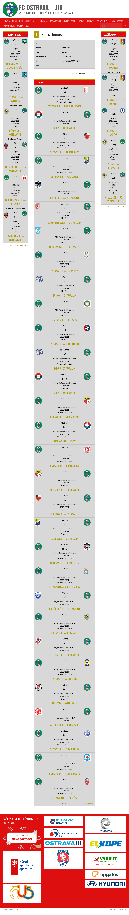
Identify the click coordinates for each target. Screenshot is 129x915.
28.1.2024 (64, 326)
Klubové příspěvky (40, 21)
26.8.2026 (15, 40)
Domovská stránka (10, 21)
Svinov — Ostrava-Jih (64, 295)
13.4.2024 (64, 134)
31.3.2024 (64, 182)
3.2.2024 (64, 301)
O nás (113, 21)
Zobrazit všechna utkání (19, 245)
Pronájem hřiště (9, 25)
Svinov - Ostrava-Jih (64, 368)
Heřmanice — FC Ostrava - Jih (113, 166)
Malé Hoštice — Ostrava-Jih (64, 725)
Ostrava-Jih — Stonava (64, 320)
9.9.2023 (64, 544)
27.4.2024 (64, 112)
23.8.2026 (15, 109)
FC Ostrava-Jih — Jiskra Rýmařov (15, 65)
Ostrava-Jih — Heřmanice (64, 633)
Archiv (66, 21)
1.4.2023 (64, 755)
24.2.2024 (64, 228)
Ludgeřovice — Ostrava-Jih (64, 514)
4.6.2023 (64, 639)
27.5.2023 (64, 661)
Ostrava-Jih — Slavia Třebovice (64, 106)
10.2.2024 (64, 277)
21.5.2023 (64, 685)
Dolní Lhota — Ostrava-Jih (64, 198)
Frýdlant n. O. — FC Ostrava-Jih (15, 168)
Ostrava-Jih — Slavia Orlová (64, 773)
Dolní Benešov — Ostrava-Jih (64, 609)
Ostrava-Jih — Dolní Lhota (64, 563)
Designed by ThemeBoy (118, 909)
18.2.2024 (64, 253)
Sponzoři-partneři (78, 21)
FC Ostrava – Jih (41, 7)
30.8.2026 (113, 140)
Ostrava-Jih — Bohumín (64, 679)
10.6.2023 (64, 615)
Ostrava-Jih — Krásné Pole (64, 466)
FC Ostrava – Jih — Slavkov (15, 202)
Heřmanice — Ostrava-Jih (15, 132)
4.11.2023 (64, 374)
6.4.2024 (64, 158)
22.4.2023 (64, 709)
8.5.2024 (64, 88)
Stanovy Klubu (102, 21)
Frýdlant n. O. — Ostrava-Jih (15, 238)
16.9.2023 (64, 520)
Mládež (27, 21)
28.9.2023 (64, 471)
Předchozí (39, 803)
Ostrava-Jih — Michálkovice (64, 417)
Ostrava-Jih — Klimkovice (64, 176)
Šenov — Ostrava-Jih (64, 128)
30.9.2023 (64, 447)
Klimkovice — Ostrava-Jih (64, 538)
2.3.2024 (64, 204)
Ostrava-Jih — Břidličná (64, 798)
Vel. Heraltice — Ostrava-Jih (64, 655)
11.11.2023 (64, 350)
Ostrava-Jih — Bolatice (113, 65)
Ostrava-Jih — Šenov (64, 441)
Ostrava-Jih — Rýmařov (15, 99)
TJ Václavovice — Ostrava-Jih (64, 247)
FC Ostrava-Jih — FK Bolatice (113, 102)
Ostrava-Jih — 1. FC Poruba (64, 749)
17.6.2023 (64, 593)
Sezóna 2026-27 (55, 21)
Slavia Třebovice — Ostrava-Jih (64, 222)
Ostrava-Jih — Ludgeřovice (64, 152)
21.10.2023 (64, 398)
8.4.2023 (64, 731)
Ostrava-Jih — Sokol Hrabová (64, 587)
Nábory (120, 21)
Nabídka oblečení (23, 25)
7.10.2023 (64, 423)
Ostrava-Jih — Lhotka (113, 132)
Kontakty (90, 21)
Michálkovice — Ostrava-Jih (64, 490)
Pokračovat (89, 803)
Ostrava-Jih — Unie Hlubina (64, 344)
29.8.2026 (113, 40)
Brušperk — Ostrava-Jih (64, 703)
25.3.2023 (64, 779)
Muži (21, 21)
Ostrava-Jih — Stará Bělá (64, 271)
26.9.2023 (64, 496)
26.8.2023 (64, 569)
